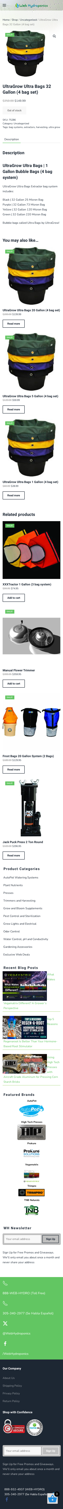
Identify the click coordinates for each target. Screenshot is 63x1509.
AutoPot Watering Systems (20, 877)
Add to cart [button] (13, 598)
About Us (9, 1378)
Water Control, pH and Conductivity (25, 939)
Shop (15, 20)
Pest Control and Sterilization (21, 916)
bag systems (16, 127)
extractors (29, 127)
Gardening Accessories (17, 947)
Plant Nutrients (13, 885)
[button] (4, 5)
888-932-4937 (24, 1489)
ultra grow (54, 127)
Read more (13, 324)
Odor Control (11, 931)
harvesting (41, 127)
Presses (8, 893)
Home (6, 20)
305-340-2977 (26, 1494)
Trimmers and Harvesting (19, 901)
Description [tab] (11, 139)
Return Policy (11, 1401)
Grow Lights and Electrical (19, 924)
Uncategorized (28, 20)
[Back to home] (31, 5)
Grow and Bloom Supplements (22, 908)
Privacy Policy (11, 1393)
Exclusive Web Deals (16, 955)
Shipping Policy (12, 1386)
